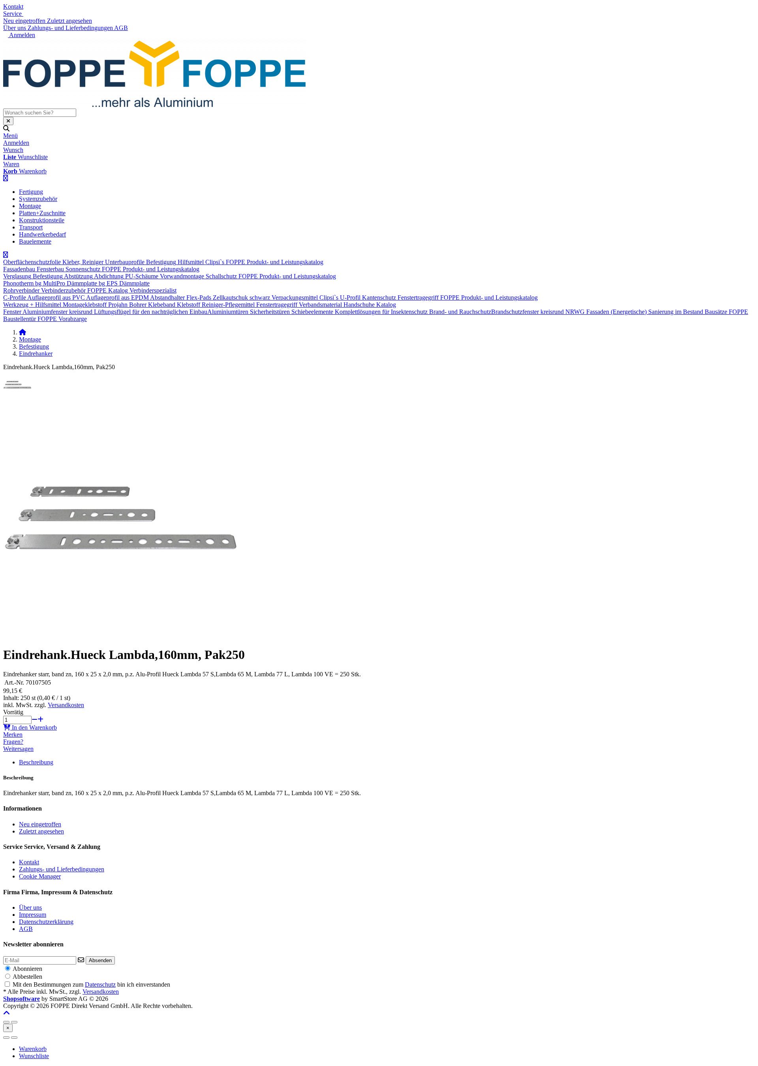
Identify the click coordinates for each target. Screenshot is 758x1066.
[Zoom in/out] (6, 1022)
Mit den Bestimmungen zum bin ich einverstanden (91, 984)
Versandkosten (66, 705)
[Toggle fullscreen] (14, 1022)
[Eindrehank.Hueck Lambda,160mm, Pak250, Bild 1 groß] (17, 397)
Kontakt (13, 6)
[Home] (22, 332)
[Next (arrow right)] (14, 1037)
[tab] (33, 1048)
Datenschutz (100, 984)
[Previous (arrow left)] (6, 1037)
